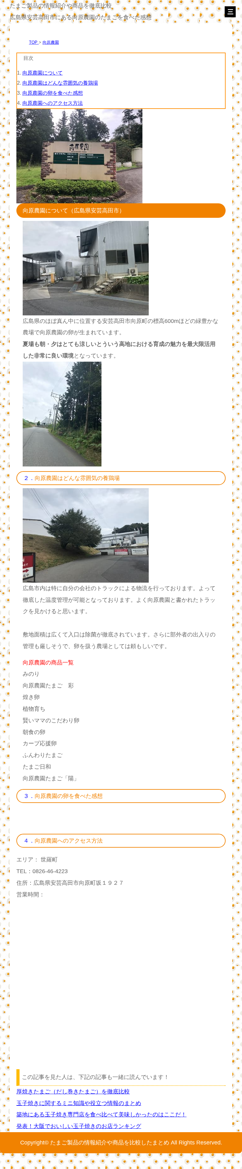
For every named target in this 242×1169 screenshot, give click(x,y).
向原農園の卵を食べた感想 (52, 93)
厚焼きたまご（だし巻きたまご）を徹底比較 (73, 1091)
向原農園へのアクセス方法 (52, 103)
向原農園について (42, 73)
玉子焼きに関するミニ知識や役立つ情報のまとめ (78, 1103)
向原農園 (51, 42)
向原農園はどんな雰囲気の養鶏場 (60, 83)
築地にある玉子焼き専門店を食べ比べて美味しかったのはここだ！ (101, 1114)
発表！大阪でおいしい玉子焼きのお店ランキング (78, 1126)
